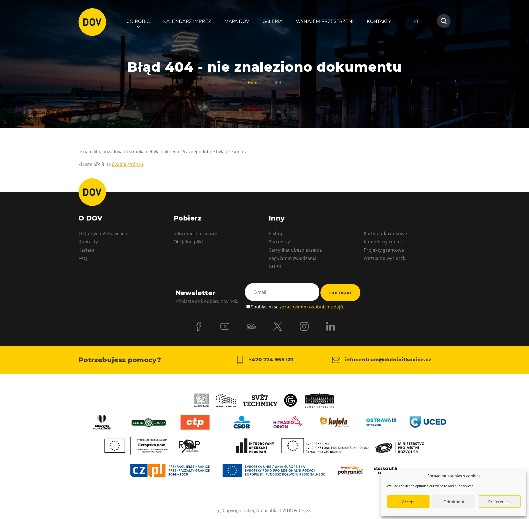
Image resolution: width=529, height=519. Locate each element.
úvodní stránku (127, 164)
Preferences (499, 501)
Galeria (273, 21)
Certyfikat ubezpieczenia (295, 250)
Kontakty (379, 21)
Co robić (138, 21)
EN (417, 48)
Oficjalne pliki (188, 242)
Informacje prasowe (195, 233)
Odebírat (340, 292)
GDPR (275, 266)
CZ (416, 38)
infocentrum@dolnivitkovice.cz (387, 360)
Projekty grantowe (384, 250)
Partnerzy (279, 242)
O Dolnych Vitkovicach (103, 233)
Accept (408, 501)
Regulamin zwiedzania (293, 258)
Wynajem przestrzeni (325, 21)
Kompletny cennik (383, 242)
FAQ (83, 258)
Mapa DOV (236, 21)
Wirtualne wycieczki (385, 258)
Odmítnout (453, 501)
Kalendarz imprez (187, 21)
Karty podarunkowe (385, 233)
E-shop (276, 233)
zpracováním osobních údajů (311, 307)
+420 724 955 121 (270, 360)
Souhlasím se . (297, 307)
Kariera (87, 250)
